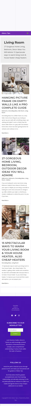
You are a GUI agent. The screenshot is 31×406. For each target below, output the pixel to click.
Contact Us (16, 307)
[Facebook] (12, 315)
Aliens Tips (6, 33)
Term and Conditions (15, 310)
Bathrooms (5, 178)
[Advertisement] (15, 15)
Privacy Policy (15, 305)
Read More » (5, 133)
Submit (15, 333)
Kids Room (21, 111)
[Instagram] (19, 315)
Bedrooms (5, 111)
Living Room (15, 263)
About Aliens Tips (15, 308)
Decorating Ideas (13, 111)
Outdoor (8, 180)
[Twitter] (15, 315)
